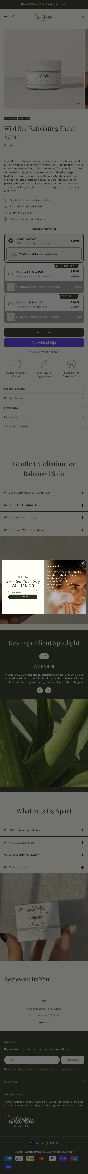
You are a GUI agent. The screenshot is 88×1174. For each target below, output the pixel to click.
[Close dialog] (83, 563)
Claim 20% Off (22, 597)
